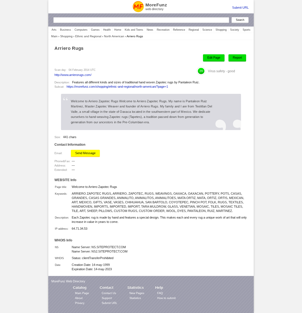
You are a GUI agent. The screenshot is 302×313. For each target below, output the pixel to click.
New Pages (136, 293)
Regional (194, 29)
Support (107, 298)
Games (95, 29)
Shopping (221, 29)
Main (54, 36)
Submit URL (240, 7)
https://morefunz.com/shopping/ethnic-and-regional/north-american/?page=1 (117, 86)
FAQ (160, 293)
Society (234, 29)
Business (65, 29)
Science (207, 29)
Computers (81, 29)
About (79, 298)
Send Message (85, 153)
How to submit (166, 298)
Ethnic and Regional (88, 36)
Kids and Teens (134, 29)
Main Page (82, 293)
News (150, 29)
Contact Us (109, 293)
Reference (179, 29)
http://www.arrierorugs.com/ (72, 75)
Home (117, 29)
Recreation (163, 29)
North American (114, 36)
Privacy (79, 303)
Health (107, 29)
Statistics (135, 298)
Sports (246, 29)
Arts (54, 29)
